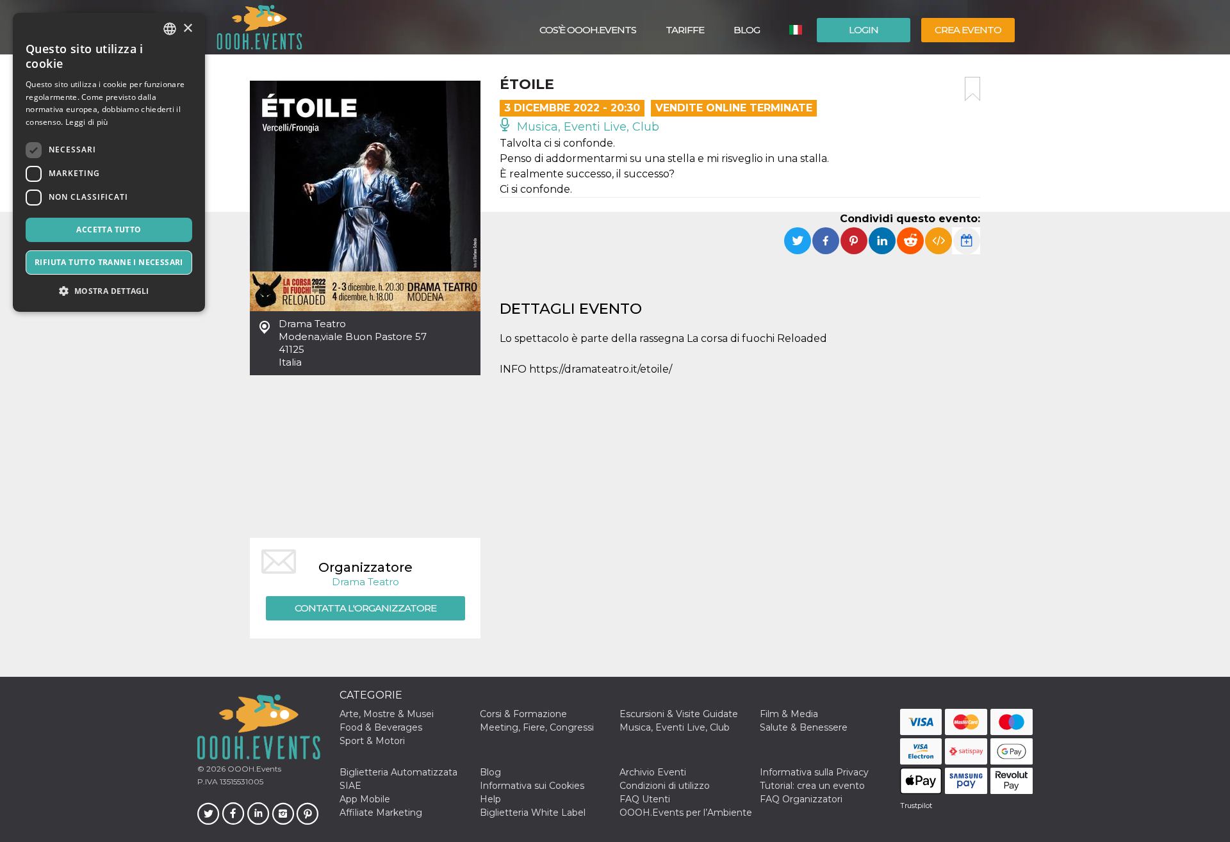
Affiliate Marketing (381, 812)
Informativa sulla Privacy (814, 772)
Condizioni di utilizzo (664, 785)
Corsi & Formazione (523, 714)
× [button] (187, 28)
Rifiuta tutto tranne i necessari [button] (109, 262)
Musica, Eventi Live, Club (586, 127)
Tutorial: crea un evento (812, 785)
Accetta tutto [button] (108, 229)
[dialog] (109, 162)
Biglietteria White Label (533, 812)
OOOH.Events (253, 768)
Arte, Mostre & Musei (387, 714)
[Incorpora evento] (938, 240)
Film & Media (789, 714)
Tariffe (685, 30)
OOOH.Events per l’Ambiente (685, 812)
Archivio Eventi (652, 772)
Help (490, 799)
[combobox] (169, 28)
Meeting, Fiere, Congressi (537, 727)
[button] (109, 291)
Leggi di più (86, 122)
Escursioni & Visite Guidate (678, 714)
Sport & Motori (372, 741)
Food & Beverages (381, 727)
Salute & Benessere (804, 727)
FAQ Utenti (644, 799)
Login (863, 30)
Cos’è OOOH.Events (587, 30)
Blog (747, 30)
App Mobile (365, 799)
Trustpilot (916, 805)
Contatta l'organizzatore (365, 608)
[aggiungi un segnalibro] (972, 89)
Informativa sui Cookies (532, 785)
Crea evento (968, 30)
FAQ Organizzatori (801, 799)
